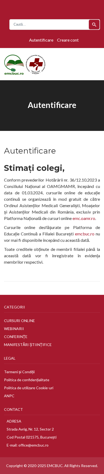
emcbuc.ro (84, 233)
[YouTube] (53, 7)
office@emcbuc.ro (33, 445)
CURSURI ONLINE (19, 320)
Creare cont (68, 39)
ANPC (9, 395)
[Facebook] (47, 7)
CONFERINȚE (15, 336)
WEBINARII (14, 328)
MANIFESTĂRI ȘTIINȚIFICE (28, 344)
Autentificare (41, 39)
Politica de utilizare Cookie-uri (28, 387)
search (94, 24)
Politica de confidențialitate (26, 379)
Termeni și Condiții (19, 371)
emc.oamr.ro (84, 218)
